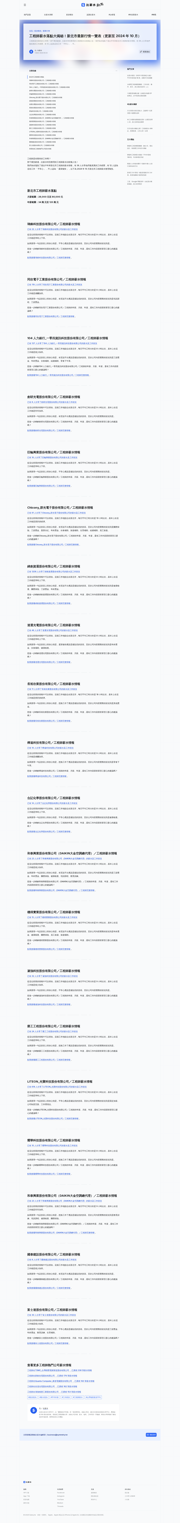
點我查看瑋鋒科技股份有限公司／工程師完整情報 (49, 257)
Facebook (61, 1493)
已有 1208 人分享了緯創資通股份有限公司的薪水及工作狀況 (53, 571)
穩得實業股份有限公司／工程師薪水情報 (42, 121)
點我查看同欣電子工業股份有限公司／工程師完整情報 (51, 316)
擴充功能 (26, 1503)
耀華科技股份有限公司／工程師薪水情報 (42, 135)
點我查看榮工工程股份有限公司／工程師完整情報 (49, 1060)
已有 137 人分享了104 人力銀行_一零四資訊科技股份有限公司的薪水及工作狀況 (62, 343)
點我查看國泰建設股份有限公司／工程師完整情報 (49, 1288)
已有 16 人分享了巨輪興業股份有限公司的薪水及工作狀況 (52, 457)
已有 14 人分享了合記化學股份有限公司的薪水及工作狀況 (52, 803)
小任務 (127, 1499)
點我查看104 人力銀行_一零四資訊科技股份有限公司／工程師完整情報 (58, 375)
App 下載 (26, 1496)
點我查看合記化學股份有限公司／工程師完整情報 (49, 831)
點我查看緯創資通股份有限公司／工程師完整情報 (49, 603)
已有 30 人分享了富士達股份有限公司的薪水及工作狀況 (51, 1315)
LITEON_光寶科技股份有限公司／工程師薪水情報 (45, 132)
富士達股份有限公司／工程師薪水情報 (41, 145)
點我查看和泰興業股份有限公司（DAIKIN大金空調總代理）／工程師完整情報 (61, 890)
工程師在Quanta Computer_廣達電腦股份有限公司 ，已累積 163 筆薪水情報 (60, 1381)
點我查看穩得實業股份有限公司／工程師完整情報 (49, 949)
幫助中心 (94, 1499)
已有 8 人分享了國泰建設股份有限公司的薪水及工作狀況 (52, 1259)
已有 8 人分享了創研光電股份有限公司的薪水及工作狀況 (52, 402)
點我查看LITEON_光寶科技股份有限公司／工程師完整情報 (53, 1118)
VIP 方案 (26, 1493)
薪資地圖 (26, 1499)
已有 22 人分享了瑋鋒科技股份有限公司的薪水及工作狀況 (52, 229)
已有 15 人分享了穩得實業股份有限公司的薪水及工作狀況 (52, 917)
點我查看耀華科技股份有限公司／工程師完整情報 (49, 1174)
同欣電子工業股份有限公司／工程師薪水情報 (44, 84)
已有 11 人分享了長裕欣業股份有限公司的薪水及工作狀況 (52, 689)
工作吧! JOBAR (130, 1496)
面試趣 (127, 1493)
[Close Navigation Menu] (24, 4)
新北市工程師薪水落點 (36, 77)
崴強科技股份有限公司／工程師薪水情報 (42, 125)
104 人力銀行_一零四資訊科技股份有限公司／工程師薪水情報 (49, 87)
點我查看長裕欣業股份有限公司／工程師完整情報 (49, 721)
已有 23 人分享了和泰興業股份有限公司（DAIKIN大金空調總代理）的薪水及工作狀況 (64, 858)
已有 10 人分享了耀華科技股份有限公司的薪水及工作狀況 (52, 1145)
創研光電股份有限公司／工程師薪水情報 (42, 91)
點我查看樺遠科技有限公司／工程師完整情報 (47, 776)
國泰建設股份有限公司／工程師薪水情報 (42, 142)
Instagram (60, 1496)
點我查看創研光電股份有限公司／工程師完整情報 (49, 430)
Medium (60, 1503)
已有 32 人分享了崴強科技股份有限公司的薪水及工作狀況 (52, 976)
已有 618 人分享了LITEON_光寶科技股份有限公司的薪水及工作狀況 (57, 1087)
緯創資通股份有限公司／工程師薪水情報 (42, 101)
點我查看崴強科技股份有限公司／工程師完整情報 (49, 1004)
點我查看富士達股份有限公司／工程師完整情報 (48, 1343)
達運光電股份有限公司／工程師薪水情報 (42, 104)
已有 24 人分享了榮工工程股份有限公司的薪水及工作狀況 (52, 1031)
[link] (140, 76)
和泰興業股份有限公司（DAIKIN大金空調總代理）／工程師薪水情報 (51, 118)
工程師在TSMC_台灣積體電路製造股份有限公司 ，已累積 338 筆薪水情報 (59, 1370)
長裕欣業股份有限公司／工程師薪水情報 (42, 108)
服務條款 (94, 1493)
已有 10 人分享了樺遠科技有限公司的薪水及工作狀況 (50, 748)
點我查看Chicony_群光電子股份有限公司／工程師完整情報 (53, 544)
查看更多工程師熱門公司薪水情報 (40, 149)
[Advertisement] (90, 1458)
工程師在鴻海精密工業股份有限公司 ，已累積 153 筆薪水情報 (54, 1392)
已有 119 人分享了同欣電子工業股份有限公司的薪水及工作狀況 (54, 284)
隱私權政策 (94, 1496)
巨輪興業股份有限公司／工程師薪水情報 (42, 94)
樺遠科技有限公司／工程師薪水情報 (41, 111)
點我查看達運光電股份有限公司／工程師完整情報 (49, 662)
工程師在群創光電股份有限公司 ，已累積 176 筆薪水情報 (52, 1375)
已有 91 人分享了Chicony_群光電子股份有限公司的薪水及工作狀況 (56, 513)
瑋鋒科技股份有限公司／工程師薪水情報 (42, 80)
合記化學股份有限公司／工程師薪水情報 (42, 114)
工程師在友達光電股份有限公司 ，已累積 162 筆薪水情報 (52, 1386)
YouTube (60, 1499)
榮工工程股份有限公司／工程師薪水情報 (42, 128)
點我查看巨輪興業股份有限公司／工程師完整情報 (49, 486)
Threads (60, 1506)
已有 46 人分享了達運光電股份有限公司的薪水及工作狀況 (52, 630)
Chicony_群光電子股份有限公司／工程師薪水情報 (45, 97)
